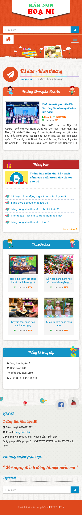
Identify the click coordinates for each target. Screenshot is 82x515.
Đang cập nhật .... (24, 432)
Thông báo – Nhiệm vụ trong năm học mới (36, 215)
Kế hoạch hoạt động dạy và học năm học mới (38, 196)
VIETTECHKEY (55, 507)
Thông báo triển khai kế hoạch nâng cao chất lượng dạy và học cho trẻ (51, 177)
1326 (30, 330)
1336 (30, 287)
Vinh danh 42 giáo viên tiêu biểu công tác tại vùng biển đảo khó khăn (59, 108)
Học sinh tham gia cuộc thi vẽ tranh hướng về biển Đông (23, 282)
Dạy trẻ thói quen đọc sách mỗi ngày (23, 324)
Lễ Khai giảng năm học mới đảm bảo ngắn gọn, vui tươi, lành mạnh (59, 282)
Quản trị (48, 117)
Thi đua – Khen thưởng (41, 71)
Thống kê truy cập (41, 352)
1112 (66, 330)
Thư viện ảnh (41, 244)
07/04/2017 (61, 117)
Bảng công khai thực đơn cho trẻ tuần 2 (35, 209)
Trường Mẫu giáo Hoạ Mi (41, 91)
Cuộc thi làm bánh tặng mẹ (59, 324)
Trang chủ (26, 79)
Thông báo (41, 164)
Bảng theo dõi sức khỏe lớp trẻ (29, 202)
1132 (66, 287)
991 (56, 120)
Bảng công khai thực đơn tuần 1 (30, 222)
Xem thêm (69, 229)
